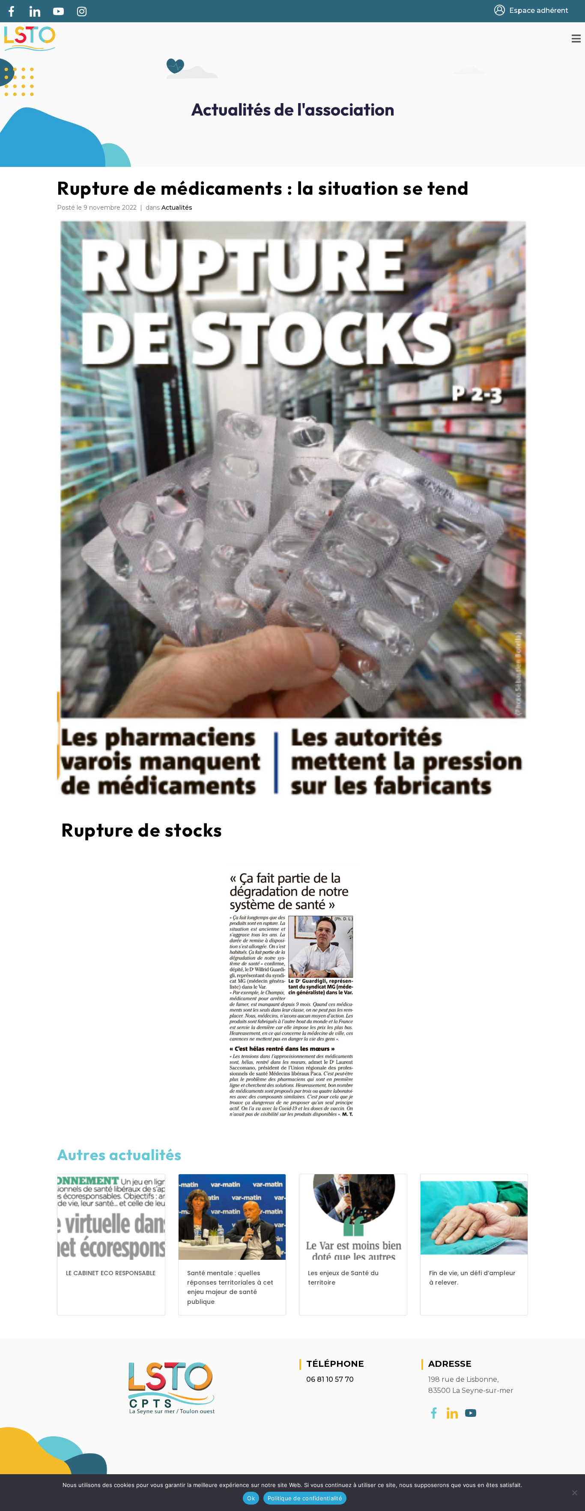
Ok (251, 1498)
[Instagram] (82, 11)
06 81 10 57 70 (330, 1379)
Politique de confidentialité (305, 1498)
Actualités (176, 207)
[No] (574, 1492)
